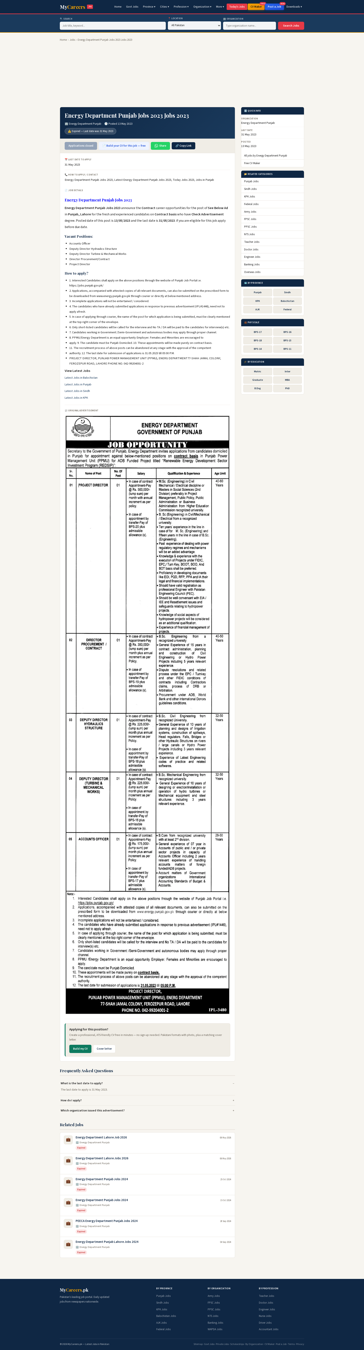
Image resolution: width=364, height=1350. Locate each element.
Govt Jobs (132, 7)
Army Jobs (250, 212)
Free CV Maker (252, 163)
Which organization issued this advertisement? (93, 1110)
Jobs (72, 40)
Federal (288, 309)
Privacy (300, 1344)
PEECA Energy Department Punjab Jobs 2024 (107, 1221)
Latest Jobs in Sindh (77, 391)
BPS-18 (258, 340)
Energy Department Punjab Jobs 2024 (102, 1179)
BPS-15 (287, 340)
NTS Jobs (249, 234)
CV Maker (257, 6)
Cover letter (104, 1049)
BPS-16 (287, 332)
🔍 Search (66, 18)
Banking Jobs (252, 265)
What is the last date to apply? (82, 1083)
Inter (287, 371)
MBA (287, 380)
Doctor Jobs (251, 249)
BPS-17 (258, 332)
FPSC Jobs (250, 219)
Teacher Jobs (251, 242)
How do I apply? (71, 1100)
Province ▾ (149, 7)
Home (118, 7)
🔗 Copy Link (183, 146)
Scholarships (237, 1344)
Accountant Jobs (268, 1329)
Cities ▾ (164, 7)
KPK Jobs (249, 197)
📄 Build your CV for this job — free (124, 146)
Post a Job (276, 6)
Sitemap (198, 1344)
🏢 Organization (233, 18)
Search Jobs (291, 26)
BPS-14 (258, 349)
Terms (291, 1344)
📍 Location (175, 18)
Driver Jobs (265, 1323)
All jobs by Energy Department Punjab (265, 156)
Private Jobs (222, 1344)
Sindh (287, 292)
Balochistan (287, 301)
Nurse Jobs (265, 1316)
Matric (257, 371)
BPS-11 (287, 349)
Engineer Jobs (252, 257)
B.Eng (257, 388)
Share (162, 146)
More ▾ (220, 7)
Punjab (258, 292)
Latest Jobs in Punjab (78, 384)
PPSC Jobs (250, 227)
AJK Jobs (161, 1323)
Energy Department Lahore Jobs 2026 (102, 1158)
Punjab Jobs (251, 182)
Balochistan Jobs (166, 1316)
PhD (287, 388)
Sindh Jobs (250, 189)
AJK (258, 309)
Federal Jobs (251, 204)
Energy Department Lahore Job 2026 (101, 1137)
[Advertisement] (182, 74)
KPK (258, 301)
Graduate (257, 380)
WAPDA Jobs (215, 1329)
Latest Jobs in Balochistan (81, 378)
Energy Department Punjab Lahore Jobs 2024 (107, 1242)
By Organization (254, 1344)
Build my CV (80, 1049)
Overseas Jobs (252, 272)
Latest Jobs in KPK (76, 398)
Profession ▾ (181, 7)
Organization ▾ (202, 7)
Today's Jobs (237, 7)
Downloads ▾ (294, 7)
